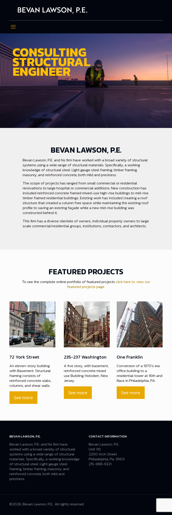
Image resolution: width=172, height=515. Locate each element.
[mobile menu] (13, 27)
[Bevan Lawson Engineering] (52, 10)
